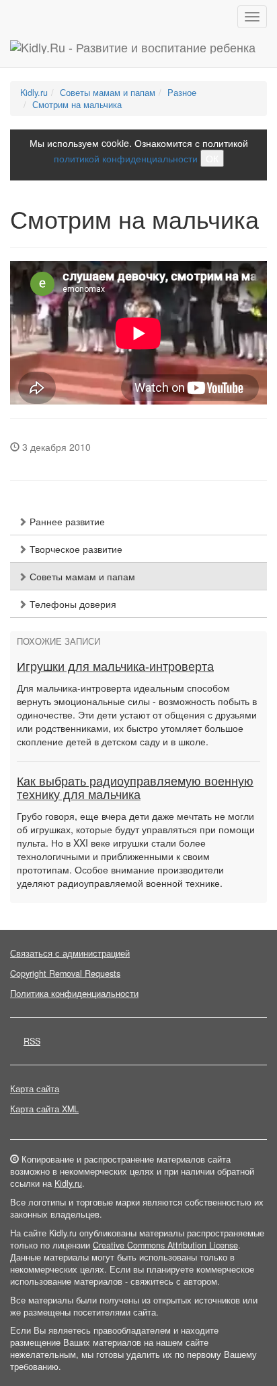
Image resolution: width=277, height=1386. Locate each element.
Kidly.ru (34, 93)
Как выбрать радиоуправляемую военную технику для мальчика (135, 788)
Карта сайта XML (44, 1109)
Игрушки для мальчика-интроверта (115, 667)
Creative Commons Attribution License (165, 1245)
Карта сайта (34, 1089)
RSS (32, 1041)
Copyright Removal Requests (65, 973)
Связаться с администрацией (70, 953)
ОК (212, 158)
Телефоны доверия (71, 603)
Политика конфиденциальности (74, 994)
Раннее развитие (66, 521)
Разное (181, 93)
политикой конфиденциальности (126, 158)
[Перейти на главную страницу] (133, 50)
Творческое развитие (74, 548)
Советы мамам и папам (107, 93)
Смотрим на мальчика (77, 105)
